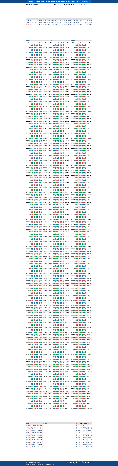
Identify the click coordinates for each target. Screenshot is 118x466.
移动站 (34, 462)
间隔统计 (73, 1)
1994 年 (36, 22)
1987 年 (73, 20)
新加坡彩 (63, 1)
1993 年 (31, 22)
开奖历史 (38, 1)
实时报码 (43, 1)
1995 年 (40, 22)
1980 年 (44, 20)
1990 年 (86, 20)
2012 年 (44, 24)
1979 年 (40, 20)
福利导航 (88, 1)
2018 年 (69, 24)
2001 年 (65, 22)
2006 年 (86, 22)
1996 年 (44, 22)
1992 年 (27, 22)
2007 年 (90, 22)
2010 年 (36, 24)
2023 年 (90, 24)
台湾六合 (68, 1)
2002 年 (69, 22)
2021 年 (81, 24)
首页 (32, 4)
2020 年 (77, 24)
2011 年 (40, 24)
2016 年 (61, 24)
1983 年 (56, 20)
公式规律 (83, 1)
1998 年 (52, 22)
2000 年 (61, 22)
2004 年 (77, 22)
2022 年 (86, 24)
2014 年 (52, 24)
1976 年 (27, 20)
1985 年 (65, 20)
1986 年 (69, 20)
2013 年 (48, 24)
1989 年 (81, 20)
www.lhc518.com (29, 462)
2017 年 (65, 24)
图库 (78, 1)
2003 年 (73, 22)
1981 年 (48, 20)
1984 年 (61, 20)
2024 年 (27, 26)
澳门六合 (58, 1)
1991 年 (90, 20)
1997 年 (48, 22)
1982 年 (52, 20)
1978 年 (36, 20)
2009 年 (31, 24)
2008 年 (27, 24)
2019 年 (73, 24)
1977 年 (31, 20)
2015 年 (56, 24)
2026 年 (36, 26)
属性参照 (53, 1)
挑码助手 (48, 1)
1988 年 (77, 20)
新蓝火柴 (31, 1)
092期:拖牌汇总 (85, 423)
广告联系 (38, 462)
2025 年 (31, 26)
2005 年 (81, 22)
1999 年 (56, 22)
